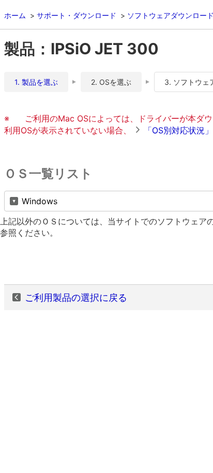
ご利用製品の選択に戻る (76, 297)
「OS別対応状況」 (178, 130)
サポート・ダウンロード (76, 15)
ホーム (15, 15)
